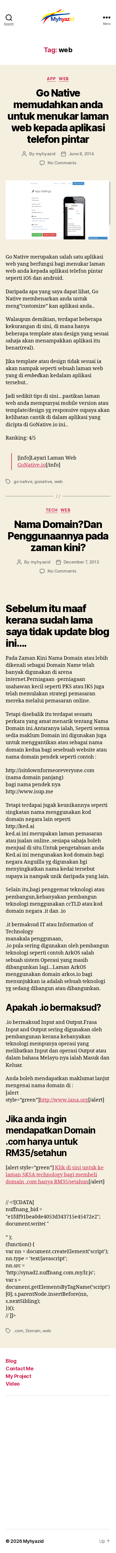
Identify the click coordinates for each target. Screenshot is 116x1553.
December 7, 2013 (81, 562)
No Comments (62, 162)
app (51, 78)
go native (23, 481)
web (58, 481)
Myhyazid (33, 1541)
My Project (18, 1376)
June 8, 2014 (81, 153)
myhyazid (45, 153)
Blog (11, 1361)
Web (64, 78)
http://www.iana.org (64, 1100)
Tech (52, 510)
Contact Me (19, 1368)
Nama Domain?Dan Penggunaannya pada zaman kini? (58, 536)
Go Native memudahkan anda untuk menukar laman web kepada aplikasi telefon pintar (58, 116)
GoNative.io (31, 465)
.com (18, 1330)
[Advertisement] (58, 1462)
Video (13, 1384)
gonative (43, 481)
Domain (33, 1330)
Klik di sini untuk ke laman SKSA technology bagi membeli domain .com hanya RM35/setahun (55, 1175)
